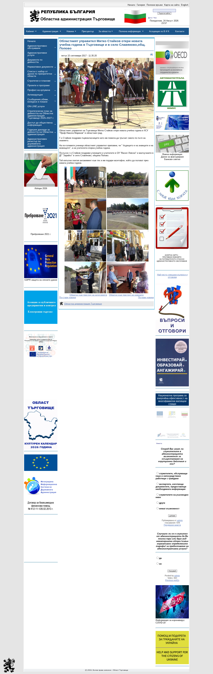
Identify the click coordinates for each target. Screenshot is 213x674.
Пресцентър (88, 31)
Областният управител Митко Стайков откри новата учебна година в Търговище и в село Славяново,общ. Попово (102, 44)
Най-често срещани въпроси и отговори (172, 275)
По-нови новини (146, 297)
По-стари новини (67, 297)
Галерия (141, 5)
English (184, 5)
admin (180, 520)
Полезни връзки (155, 5)
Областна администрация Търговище (83, 304)
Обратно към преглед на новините (126, 295)
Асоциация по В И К (159, 31)
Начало (131, 5)
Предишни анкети (172, 525)
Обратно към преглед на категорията (88, 295)
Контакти (179, 31)
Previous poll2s (172, 580)
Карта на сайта (171, 5)
